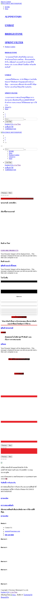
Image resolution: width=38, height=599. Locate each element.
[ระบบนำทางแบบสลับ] (5, 142)
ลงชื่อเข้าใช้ (9, 127)
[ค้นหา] (25, 119)
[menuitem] (7, 7)
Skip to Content (6, 2)
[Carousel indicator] (1, 195)
